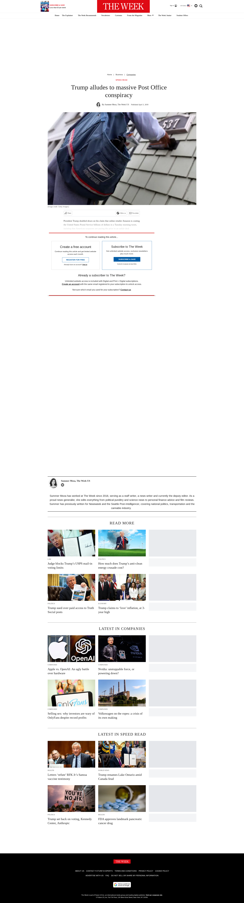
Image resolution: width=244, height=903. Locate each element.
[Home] (56, 16)
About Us (79, 871)
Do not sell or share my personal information (134, 875)
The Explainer (67, 15)
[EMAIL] (63, 485)
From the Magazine (134, 15)
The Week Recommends (87, 15)
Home (109, 75)
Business (119, 75)
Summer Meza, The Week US (117, 104)
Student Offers (182, 15)
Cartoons (118, 15)
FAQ (107, 875)
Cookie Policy (162, 871)
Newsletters (105, 15)
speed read (122, 80)
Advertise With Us (94, 875)
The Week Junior (164, 15)
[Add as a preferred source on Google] (122, 884)
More (149, 15)
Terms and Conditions (126, 871)
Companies (131, 75)
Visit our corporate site (154, 895)
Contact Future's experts (99, 871)
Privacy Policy (146, 871)
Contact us (125, 290)
